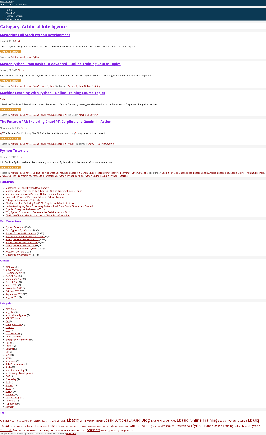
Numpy (117, 426)
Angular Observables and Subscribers (25, 236)
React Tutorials (56, 430)
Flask (8, 342)
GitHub (66, 426)
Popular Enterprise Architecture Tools (25, 209)
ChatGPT (92, 143)
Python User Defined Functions (22, 242)
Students (93, 430)
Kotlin (9, 367)
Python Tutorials (14, 19)
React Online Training (39, 430)
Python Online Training (88, 86)
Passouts (37, 175)
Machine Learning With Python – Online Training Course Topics (52, 92)
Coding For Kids (41, 172)
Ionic (8, 354)
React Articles (24, 431)
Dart (8, 330)
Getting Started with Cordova (21, 245)
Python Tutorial (242, 426)
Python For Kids (75, 175)
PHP (8, 382)
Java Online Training (95, 426)
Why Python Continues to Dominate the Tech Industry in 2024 (38, 212)
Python (36, 57)
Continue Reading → (10, 51)
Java (8, 357)
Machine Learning (56, 114)
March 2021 (12, 285)
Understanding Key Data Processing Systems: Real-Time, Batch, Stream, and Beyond (49, 206)
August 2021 (12, 282)
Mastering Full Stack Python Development (35, 34)
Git (7, 351)
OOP (8, 376)
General (85, 172)
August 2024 (12, 275)
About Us (10, 12)
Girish (17, 41)
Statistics (144, 172)
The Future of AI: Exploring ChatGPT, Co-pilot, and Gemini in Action (55, 121)
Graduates (5, 175)
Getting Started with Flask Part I (22, 239)
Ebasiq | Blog (7, 1)
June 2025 (11, 266)
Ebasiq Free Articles (163, 420)
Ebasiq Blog (223, 172)
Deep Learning (72, 172)
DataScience (46, 421)
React (8, 388)
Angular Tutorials (15, 251)
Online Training (141, 426)
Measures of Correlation (18, 254)
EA (65, 421)
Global (81, 426)
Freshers (259, 172)
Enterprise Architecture (18, 339)
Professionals (50, 175)
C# (7, 321)
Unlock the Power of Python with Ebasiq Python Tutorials (35, 197)
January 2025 (12, 269)
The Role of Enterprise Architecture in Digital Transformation (38, 215)
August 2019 (12, 297)
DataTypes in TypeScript (18, 230)
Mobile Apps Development (19, 373)
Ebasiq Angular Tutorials (91, 420)
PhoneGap (11, 379)
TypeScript (11, 403)
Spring (9, 391)
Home (9, 9)
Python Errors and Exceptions (21, 233)
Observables (124, 426)
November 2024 (14, 272)
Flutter (9, 345)
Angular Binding (16, 421)
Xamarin (10, 406)
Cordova (10, 327)
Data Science (39, 86)
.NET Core (11, 309)
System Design (13, 397)
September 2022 (14, 278)
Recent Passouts (71, 430)
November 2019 (14, 288)
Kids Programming (100, 172)
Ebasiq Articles (208, 172)
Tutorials (10, 400)
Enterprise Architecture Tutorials (23, 200)
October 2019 (13, 291)
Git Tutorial (74, 426)
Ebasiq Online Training (242, 172)
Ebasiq (196, 172)
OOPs (159, 426)
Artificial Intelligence (21, 57)
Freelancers (41, 426)
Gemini (110, 143)
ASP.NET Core (13, 318)
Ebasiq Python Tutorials (232, 420)
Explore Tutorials (15, 15)
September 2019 (14, 294)
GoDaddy (71, 433)
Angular (10, 312)
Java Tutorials (108, 426)
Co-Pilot (102, 143)
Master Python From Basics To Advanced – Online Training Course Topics (60, 63)
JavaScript (11, 361)
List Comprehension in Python (21, 248)
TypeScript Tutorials (125, 430)
